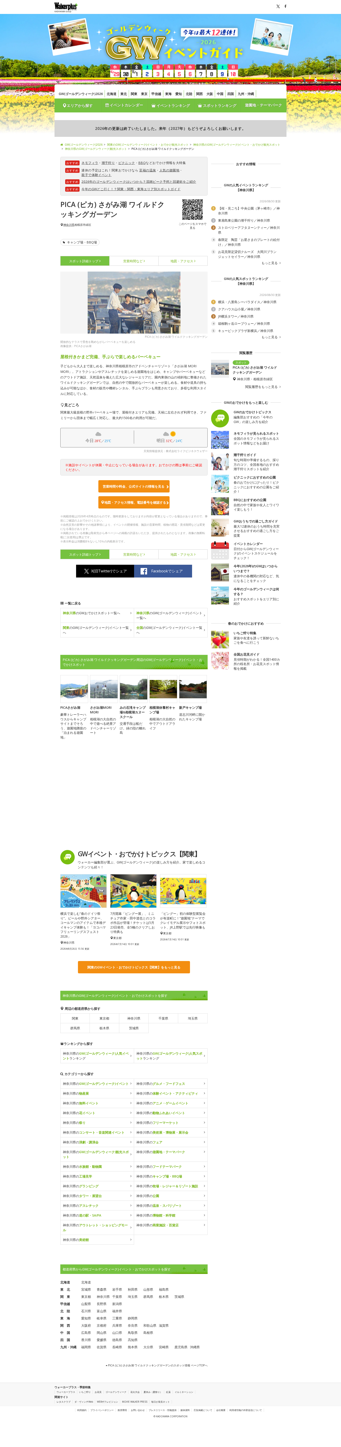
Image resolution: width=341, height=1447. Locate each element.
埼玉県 (193, 1018)
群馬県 (75, 1028)
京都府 (101, 1325)
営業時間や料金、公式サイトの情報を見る (133, 486)
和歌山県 (149, 1325)
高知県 (133, 1340)
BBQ (142, 163)
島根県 (148, 1332)
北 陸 (65, 1311)
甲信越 (156, 94)
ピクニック (126, 163)
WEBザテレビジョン (107, 1401)
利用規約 (82, 1410)
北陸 (189, 94)
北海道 (111, 94)
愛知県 (86, 1318)
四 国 (65, 1340)
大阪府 (86, 1325)
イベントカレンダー (126, 105)
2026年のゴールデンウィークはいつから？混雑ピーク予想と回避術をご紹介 (138, 181)
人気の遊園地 (169, 170)
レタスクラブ (64, 1401)
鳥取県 (133, 1332)
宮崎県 (164, 1347)
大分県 (148, 1347)
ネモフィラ (89, 163)
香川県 (86, 1340)
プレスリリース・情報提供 (163, 1410)
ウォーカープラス (66, 1392)
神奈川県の (96, 1083)
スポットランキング (219, 105)
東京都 (104, 1018)
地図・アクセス (181, 261)
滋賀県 (164, 1325)
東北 (123, 94)
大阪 (209, 94)
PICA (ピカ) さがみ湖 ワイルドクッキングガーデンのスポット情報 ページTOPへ (157, 1365)
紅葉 (168, 1392)
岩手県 (117, 1289)
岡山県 (101, 1332)
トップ (83, 261)
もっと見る (270, 263)
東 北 (65, 1289)
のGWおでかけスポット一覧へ (91, 613)
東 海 (65, 1318)
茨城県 (134, 1028)
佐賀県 (101, 1347)
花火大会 (135, 1392)
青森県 (101, 1289)
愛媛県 (101, 1340)
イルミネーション (184, 1392)
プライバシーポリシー (102, 1410)
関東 (134, 94)
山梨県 (86, 1304)
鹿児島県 (180, 1347)
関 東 (65, 1296)
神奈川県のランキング (96, 1055)
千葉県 (163, 1018)
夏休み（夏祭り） (153, 1392)
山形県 (148, 1289)
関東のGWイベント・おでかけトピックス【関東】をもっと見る (133, 967)
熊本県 (133, 1347)
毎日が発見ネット (160, 1401)
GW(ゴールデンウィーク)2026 (81, 94)
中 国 (65, 1332)
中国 (220, 94)
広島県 (86, 1332)
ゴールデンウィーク (116, 1392)
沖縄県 (195, 1347)
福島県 (164, 1289)
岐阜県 (101, 1318)
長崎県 (117, 1347)
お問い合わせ (138, 1410)
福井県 (117, 1311)
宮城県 (86, 1289)
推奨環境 (122, 1410)
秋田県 (133, 1289)
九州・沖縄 (246, 94)
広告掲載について (203, 1410)
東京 (144, 94)
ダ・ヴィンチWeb (83, 1401)
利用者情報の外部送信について (245, 1410)
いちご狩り (85, 1392)
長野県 (101, 1304)
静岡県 (133, 1318)
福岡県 (86, 1347)
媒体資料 (185, 1410)
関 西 (65, 1325)
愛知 (178, 94)
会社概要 (220, 1410)
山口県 (117, 1332)
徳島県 (117, 1340)
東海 (168, 94)
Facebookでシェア (167, 571)
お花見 (98, 1392)
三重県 (117, 1318)
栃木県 (104, 1028)
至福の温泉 (147, 170)
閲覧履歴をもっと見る (262, 386)
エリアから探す (80, 105)
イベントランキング (173, 105)
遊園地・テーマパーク (263, 105)
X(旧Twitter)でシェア (109, 571)
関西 (199, 94)
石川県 (86, 1311)
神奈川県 (68, 224)
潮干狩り (108, 163)
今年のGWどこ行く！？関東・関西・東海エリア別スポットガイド (130, 189)
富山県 (101, 1311)
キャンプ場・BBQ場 (81, 242)
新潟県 (117, 1304)
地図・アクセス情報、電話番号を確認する (135, 502)
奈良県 (133, 1325)
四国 (230, 94)
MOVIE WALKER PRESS (134, 1401)
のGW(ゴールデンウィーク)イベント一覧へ (169, 615)
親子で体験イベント (96, 175)
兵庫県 (117, 1325)
